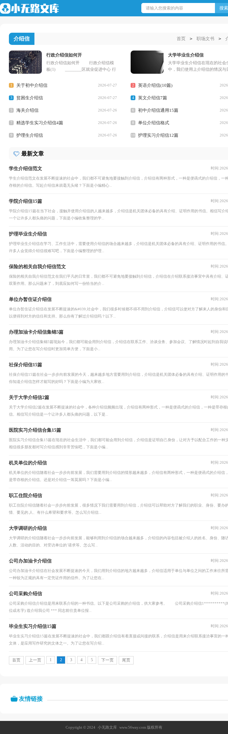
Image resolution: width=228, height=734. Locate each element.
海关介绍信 (27, 110)
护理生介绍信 (29, 135)
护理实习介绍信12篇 (158, 135)
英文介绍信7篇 (152, 97)
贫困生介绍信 (29, 97)
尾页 (126, 660)
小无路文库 (107, 727)
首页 (181, 38)
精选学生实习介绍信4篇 (39, 122)
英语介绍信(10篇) (155, 85)
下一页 (107, 660)
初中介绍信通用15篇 (158, 110)
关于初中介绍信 (32, 85)
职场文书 (205, 38)
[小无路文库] (29, 8)
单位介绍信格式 (153, 122)
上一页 (35, 660)
